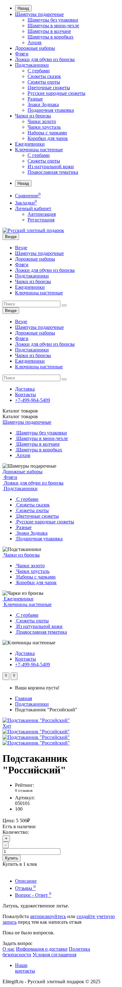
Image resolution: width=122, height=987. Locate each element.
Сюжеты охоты (44, 82)
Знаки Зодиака (43, 104)
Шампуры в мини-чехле (53, 25)
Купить (11, 858)
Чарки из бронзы (33, 115)
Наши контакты (25, 968)
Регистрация (41, 219)
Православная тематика (53, 172)
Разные (35, 98)
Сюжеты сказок (44, 76)
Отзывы (25, 888)
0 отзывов (24, 790)
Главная (23, 698)
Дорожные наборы (35, 48)
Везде (21, 247)
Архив (35, 42)
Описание (26, 881)
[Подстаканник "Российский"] (36, 731)
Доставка (25, 389)
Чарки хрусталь (44, 127)
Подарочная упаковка (51, 110)
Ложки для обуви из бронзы (45, 59)
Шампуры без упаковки (53, 20)
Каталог (20, 416)
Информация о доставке (42, 949)
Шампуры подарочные (39, 14)
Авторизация (42, 214)
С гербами (39, 70)
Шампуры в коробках (51, 36)
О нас (9, 949)
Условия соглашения (54, 954)
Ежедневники (30, 144)
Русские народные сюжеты (56, 93)
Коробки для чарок (48, 138)
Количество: (16, 832)
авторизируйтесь (48, 916)
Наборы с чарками (47, 132)
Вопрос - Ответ (33, 895)
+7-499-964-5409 (32, 400)
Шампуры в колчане (49, 31)
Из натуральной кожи (51, 166)
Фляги (21, 53)
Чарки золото (42, 121)
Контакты (25, 394)
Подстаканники (32, 65)
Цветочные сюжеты (49, 87)
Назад (23, 8)
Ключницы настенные (39, 149)
